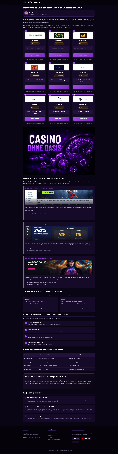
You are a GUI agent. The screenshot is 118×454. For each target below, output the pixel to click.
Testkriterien (50, 433)
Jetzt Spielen (35, 55)
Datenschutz (50, 435)
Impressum (50, 437)
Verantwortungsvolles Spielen (54, 439)
